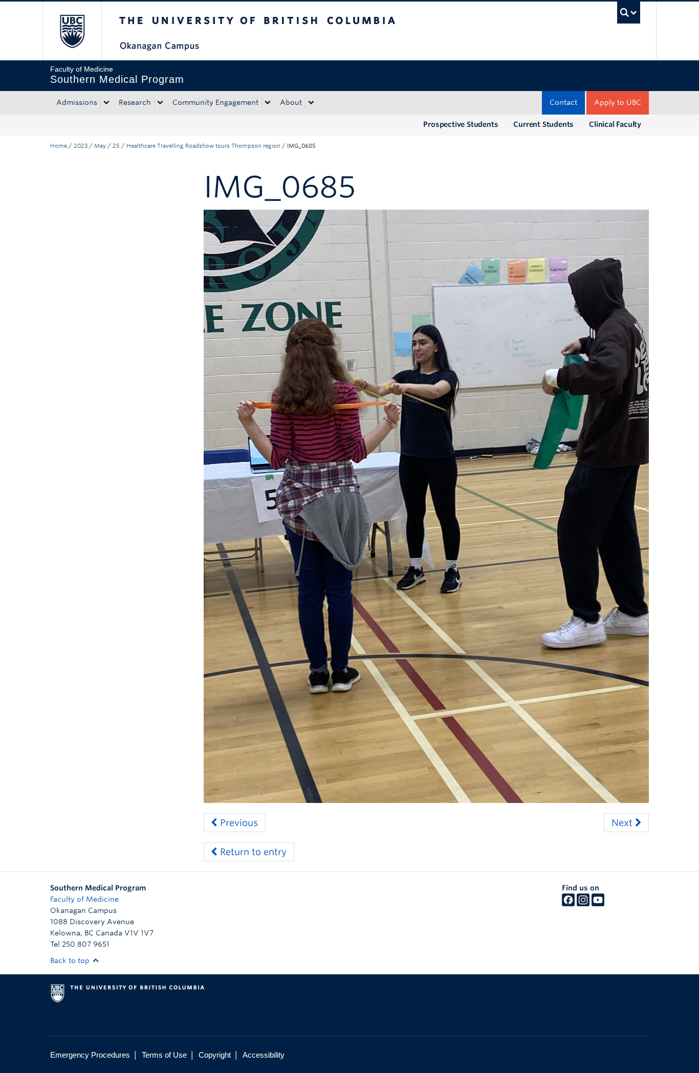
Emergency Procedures (90, 1054)
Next (623, 822)
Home (58, 145)
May (100, 145)
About (291, 102)
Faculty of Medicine (84, 899)
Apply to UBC (617, 102)
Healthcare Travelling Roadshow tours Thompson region (203, 145)
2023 (81, 145)
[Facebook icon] (568, 904)
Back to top (71, 960)
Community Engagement (215, 102)
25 (116, 145)
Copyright (215, 1054)
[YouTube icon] (598, 904)
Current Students (543, 124)
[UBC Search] (628, 13)
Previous (237, 822)
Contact (563, 102)
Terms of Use (164, 1054)
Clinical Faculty (615, 124)
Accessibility (264, 1054)
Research (135, 102)
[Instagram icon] (583, 904)
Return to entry (252, 851)
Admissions (76, 102)
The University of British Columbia (71, 31)
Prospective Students (460, 124)
